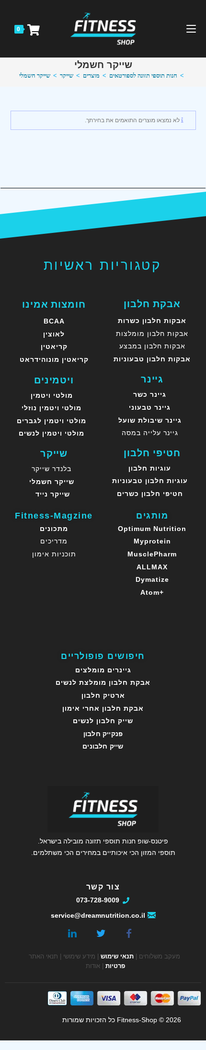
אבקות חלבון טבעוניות (152, 359)
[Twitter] (101, 931)
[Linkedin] (72, 931)
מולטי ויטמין (52, 395)
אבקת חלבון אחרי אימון (103, 708)
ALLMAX (152, 567)
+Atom (152, 592)
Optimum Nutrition (152, 528)
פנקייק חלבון (103, 734)
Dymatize (152, 579)
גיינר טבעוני (150, 407)
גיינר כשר (149, 394)
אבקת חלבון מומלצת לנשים (103, 682)
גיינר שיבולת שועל (150, 420)
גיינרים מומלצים (103, 670)
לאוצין (54, 334)
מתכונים (54, 528)
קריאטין (54, 346)
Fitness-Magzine (54, 515)
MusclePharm (152, 554)
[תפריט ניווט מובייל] (191, 28)
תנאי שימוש (117, 956)
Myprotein (152, 541)
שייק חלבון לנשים (103, 721)
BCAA (54, 321)
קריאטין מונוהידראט (54, 359)
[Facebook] (129, 931)
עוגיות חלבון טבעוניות (150, 481)
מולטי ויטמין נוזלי (51, 408)
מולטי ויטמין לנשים (51, 433)
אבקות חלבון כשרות (152, 320)
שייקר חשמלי (34, 75)
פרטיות (115, 965)
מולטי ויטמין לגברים (51, 421)
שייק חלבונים (102, 746)
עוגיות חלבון (149, 468)
